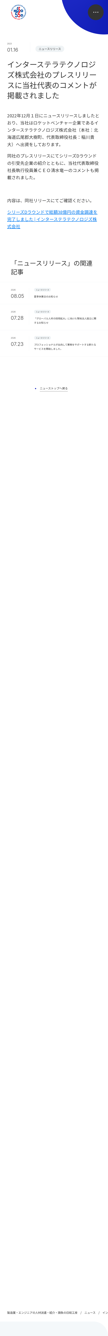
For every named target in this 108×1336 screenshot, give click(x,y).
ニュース (89, 1312)
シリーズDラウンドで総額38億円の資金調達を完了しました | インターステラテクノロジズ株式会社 (52, 219)
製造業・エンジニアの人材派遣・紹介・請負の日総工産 (42, 1312)
